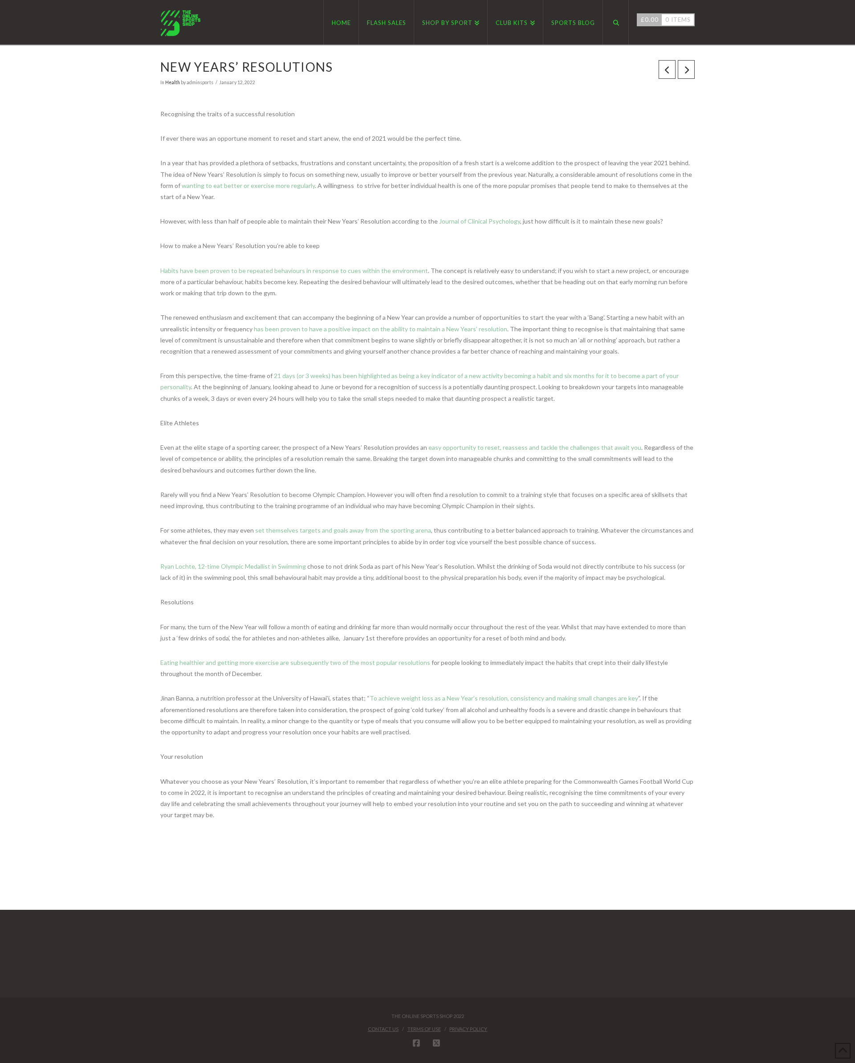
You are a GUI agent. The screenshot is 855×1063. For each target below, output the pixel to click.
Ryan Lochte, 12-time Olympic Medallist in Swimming (233, 566)
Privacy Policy (468, 1029)
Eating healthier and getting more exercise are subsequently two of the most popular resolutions (295, 662)
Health (172, 82)
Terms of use (424, 1029)
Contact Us (383, 1029)
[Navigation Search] (616, 22)
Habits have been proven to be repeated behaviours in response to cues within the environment (294, 270)
